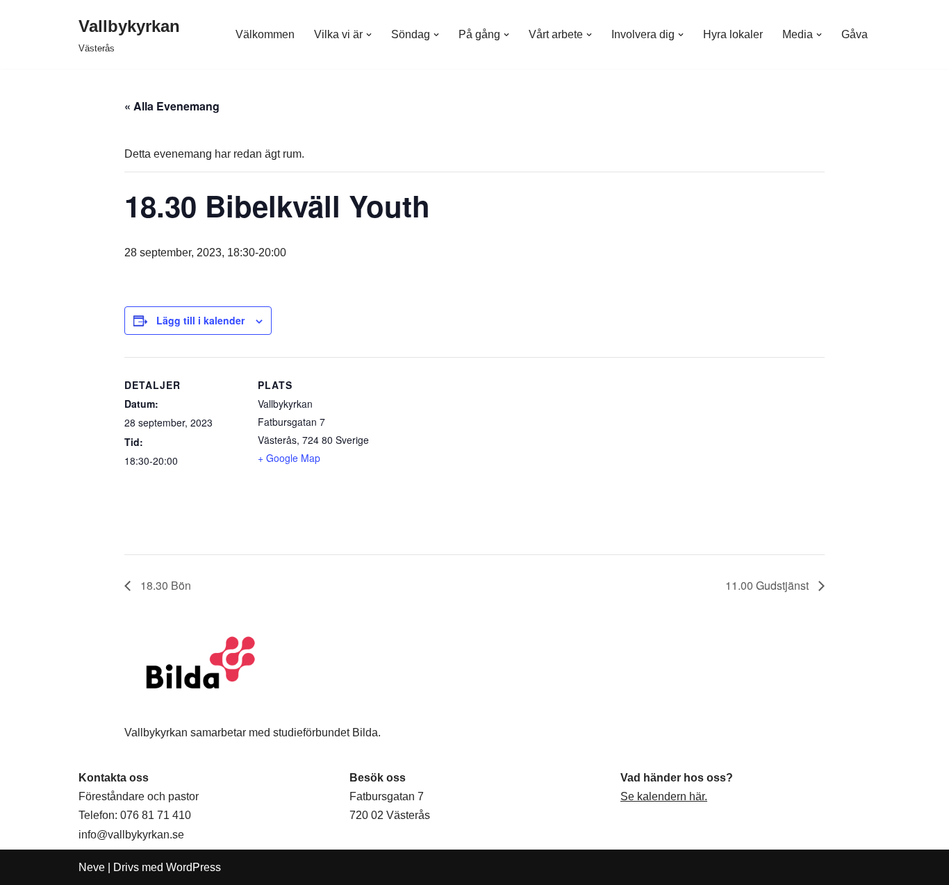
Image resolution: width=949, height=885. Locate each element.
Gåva (854, 34)
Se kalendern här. (663, 796)
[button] (369, 35)
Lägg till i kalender (200, 320)
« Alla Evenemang (172, 106)
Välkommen (265, 34)
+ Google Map (289, 458)
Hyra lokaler (733, 34)
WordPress (193, 867)
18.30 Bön (164, 585)
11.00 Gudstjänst (768, 585)
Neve (92, 867)
